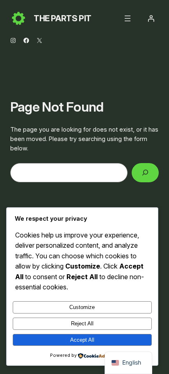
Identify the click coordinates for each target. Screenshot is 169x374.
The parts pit (62, 18)
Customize (82, 307)
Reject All (82, 323)
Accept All (82, 340)
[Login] (151, 18)
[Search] (145, 172)
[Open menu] (127, 18)
